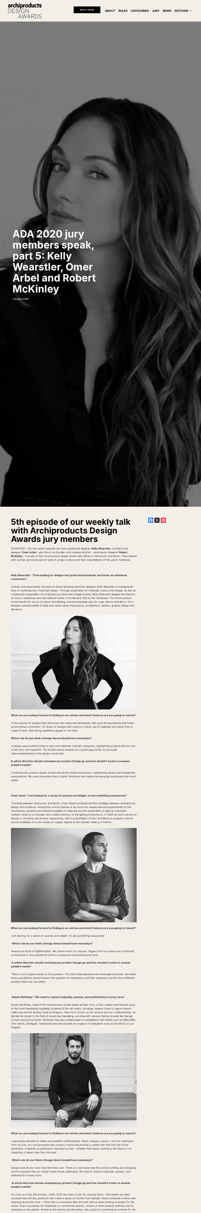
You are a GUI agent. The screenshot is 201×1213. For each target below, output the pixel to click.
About (110, 10)
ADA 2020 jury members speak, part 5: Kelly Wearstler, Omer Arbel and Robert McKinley (54, 261)
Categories (140, 10)
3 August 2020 (21, 299)
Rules (123, 10)
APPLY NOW (87, 9)
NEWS (167, 10)
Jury (156, 10)
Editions (181, 10)
